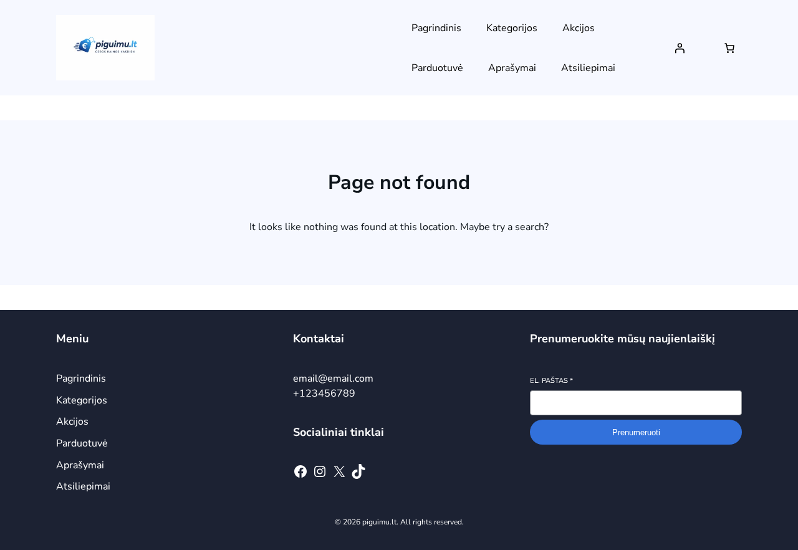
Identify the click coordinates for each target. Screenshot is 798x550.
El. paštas (551, 380)
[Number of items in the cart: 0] (729, 48)
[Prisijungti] (679, 48)
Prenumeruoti (636, 432)
